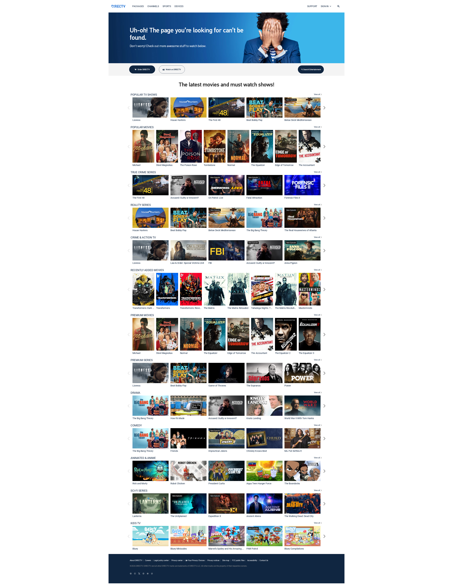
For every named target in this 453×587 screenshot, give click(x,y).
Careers (148, 560)
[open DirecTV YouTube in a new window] (148, 573)
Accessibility (252, 560)
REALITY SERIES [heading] (141, 205)
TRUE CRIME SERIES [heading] (143, 172)
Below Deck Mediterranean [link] (297, 120)
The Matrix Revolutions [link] (286, 308)
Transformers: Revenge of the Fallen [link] (198, 308)
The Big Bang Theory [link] (256, 230)
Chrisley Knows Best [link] (256, 450)
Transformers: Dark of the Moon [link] (148, 308)
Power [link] (287, 385)
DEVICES (178, 6)
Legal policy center (161, 560)
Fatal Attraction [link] (254, 197)
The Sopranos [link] (253, 385)
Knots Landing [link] (253, 418)
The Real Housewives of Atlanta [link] (300, 230)
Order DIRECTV (144, 69)
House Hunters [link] (178, 120)
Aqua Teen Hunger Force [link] (258, 483)
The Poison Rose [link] (188, 165)
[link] (150, 107)
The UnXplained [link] (178, 516)
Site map (225, 560)
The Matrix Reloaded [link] (237, 308)
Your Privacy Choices (196, 560)
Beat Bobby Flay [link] (254, 120)
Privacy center (176, 560)
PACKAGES (138, 6)
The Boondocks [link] (292, 483)
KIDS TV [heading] (136, 523)
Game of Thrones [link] (217, 385)
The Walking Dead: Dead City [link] (298, 516)
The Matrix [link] (209, 308)
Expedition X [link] (214, 516)
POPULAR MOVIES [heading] (142, 127)
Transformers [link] (163, 308)
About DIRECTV (136, 560)
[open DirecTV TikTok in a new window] (152, 573)
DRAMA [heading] (135, 393)
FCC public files (238, 560)
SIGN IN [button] (325, 6)
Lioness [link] (136, 120)
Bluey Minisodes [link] (178, 548)
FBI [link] (210, 262)
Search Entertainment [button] (312, 69)
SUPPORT (312, 6)
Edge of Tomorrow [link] (284, 165)
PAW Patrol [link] (252, 548)
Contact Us (263, 560)
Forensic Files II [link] (292, 197)
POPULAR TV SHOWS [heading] (144, 94)
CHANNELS (153, 6)
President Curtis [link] (216, 483)
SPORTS (167, 6)
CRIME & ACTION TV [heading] (143, 237)
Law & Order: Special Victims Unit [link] (187, 262)
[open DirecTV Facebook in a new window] (135, 573)
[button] (338, 6)
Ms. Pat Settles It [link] (293, 450)
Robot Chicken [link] (177, 483)
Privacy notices (213, 560)
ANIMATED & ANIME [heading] (143, 458)
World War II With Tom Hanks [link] (299, 418)
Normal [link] (231, 165)
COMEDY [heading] (136, 425)
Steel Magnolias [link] (164, 165)
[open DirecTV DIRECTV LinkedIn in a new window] (131, 573)
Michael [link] (136, 165)
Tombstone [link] (209, 165)
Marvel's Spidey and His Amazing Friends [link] (229, 548)
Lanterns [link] (136, 516)
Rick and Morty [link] (139, 483)
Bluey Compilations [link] (294, 548)
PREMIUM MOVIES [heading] (142, 315)
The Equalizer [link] (258, 165)
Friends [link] (174, 450)
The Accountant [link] (307, 165)
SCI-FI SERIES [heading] (139, 490)
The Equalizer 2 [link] (282, 352)
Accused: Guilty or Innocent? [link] (184, 197)
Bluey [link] (135, 548)
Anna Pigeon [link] (290, 262)
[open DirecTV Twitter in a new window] (139, 573)
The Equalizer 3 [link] (306, 352)
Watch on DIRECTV (173, 69)
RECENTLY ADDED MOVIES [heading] (147, 270)
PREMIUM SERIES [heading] (142, 360)
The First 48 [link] (214, 120)
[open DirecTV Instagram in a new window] (143, 573)
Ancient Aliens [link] (253, 516)
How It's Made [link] (177, 418)
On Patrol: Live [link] (215, 197)
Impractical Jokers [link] (217, 450)
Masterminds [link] (305, 308)
